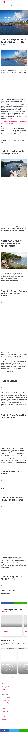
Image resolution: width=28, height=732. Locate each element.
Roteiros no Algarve (6, 702)
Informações (4, 687)
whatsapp (23, 730)
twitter (14, 730)
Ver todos (9, 661)
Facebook (4, 719)
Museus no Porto (5, 713)
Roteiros (25, 2)
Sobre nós (4, 691)
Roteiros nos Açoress (6, 705)
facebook (4, 730)
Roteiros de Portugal (6, 697)
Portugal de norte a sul (6, 686)
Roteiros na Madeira (6, 703)
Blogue (4, 612)
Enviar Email (4, 689)
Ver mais (14, 677)
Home (9, 2)
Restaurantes (23, 5)
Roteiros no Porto (5, 698)
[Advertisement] (14, 87)
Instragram (4, 720)
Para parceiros (20, 2)
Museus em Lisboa (5, 711)
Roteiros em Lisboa (5, 700)
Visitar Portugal (14, 5)
